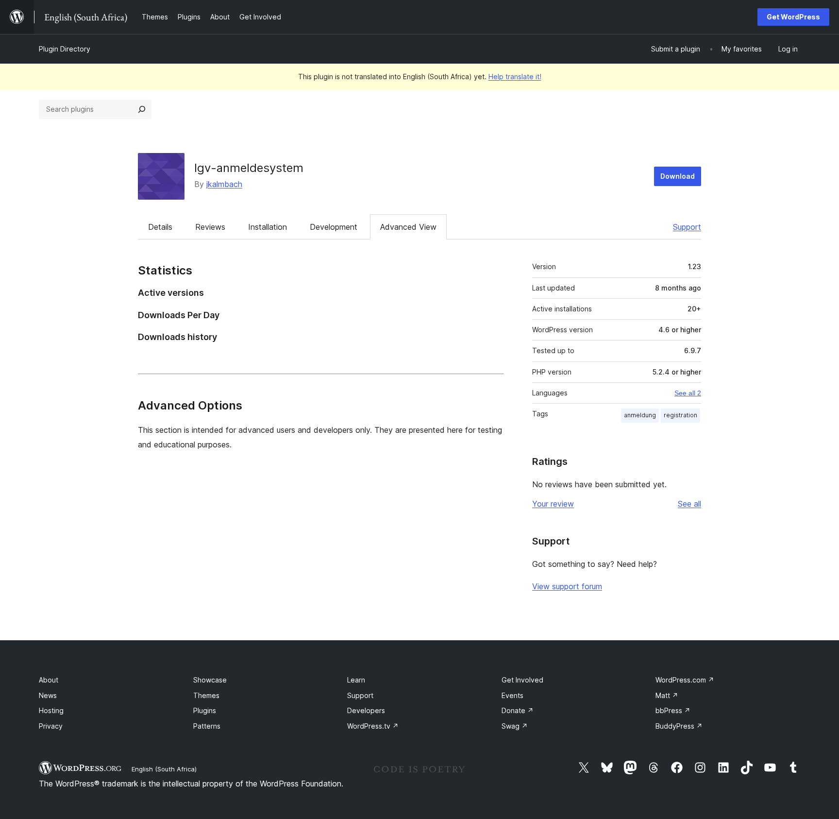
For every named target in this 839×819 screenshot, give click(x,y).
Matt (666, 695)
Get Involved (522, 680)
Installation (267, 227)
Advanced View (408, 227)
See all (689, 504)
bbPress (672, 710)
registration (680, 415)
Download (677, 176)
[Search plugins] (141, 109)
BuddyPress (679, 726)
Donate (518, 710)
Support (687, 227)
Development (333, 227)
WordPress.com (684, 680)
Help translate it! (514, 76)
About (48, 680)
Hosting (51, 710)
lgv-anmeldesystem (248, 168)
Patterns (206, 726)
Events (512, 695)
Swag (515, 726)
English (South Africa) (164, 769)
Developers (366, 710)
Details (160, 227)
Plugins (204, 710)
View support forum (567, 586)
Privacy (51, 726)
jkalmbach (224, 184)
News (48, 695)
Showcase (210, 680)
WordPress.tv (373, 726)
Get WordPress (793, 17)
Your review (553, 504)
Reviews (210, 227)
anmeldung (640, 415)
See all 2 (687, 393)
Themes (206, 695)
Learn (356, 680)
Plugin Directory (64, 49)
